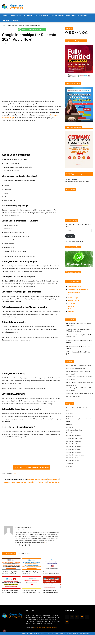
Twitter (70, 309)
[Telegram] (26, 545)
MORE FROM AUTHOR (23, 554)
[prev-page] (3, 596)
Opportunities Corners (9, 43)
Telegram (44, 479)
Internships (28, 16)
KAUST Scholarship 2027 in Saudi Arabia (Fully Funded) (78, 353)
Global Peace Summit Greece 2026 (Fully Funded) (78, 347)
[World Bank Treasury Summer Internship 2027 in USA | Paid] (52, 564)
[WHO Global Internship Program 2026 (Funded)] (31, 564)
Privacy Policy (33, 633)
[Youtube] (67, 622)
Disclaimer (41, 633)
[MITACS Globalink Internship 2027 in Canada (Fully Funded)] (11, 582)
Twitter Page (42, 482)
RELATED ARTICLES (9, 554)
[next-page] (6, 596)
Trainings (69, 466)
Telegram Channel (74, 292)
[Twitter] (29, 545)
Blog (67, 410)
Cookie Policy (24, 633)
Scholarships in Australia (74, 438)
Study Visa (69, 463)
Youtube (71, 311)
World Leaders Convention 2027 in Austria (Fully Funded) (78, 324)
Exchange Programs (42, 16)
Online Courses (58, 16)
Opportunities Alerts (74, 287)
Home (5, 16)
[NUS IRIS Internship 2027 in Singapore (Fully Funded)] (11, 564)
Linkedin (71, 306)
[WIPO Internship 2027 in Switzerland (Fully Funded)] (52, 582)
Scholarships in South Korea (75, 455)
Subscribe (70, 236)
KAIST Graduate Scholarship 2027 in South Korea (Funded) (78, 336)
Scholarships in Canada (73, 441)
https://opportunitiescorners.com (23, 530)
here (45, 542)
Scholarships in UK (72, 458)
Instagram (71, 303)
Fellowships (82, 16)
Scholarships (15, 16)
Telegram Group (73, 295)
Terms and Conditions (72, 633)
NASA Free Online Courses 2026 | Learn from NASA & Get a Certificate (79, 330)
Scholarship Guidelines (73, 435)
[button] (91, 16)
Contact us (62, 633)
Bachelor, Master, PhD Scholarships (77, 408)
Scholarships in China (73, 444)
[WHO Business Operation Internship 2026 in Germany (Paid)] (31, 582)
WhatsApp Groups (33, 479)
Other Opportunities (10, 20)
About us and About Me (52, 633)
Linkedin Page (32, 482)
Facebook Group (9, 482)
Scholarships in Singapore (74, 452)
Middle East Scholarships (74, 430)
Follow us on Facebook (73, 272)
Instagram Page (21, 482)
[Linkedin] (23, 545)
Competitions (70, 413)
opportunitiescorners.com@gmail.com (45, 627)
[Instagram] (19, 545)
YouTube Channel (54, 482)
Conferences (71, 16)
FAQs (14, 473)
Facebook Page (53, 479)
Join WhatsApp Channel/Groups (78, 289)
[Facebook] (16, 545)
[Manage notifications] (4, 630)
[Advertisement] (31, 59)
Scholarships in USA (72, 460)
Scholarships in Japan (73, 449)
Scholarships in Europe (73, 447)
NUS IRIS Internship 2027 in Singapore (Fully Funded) (79, 341)
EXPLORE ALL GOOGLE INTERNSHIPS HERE (32, 467)
